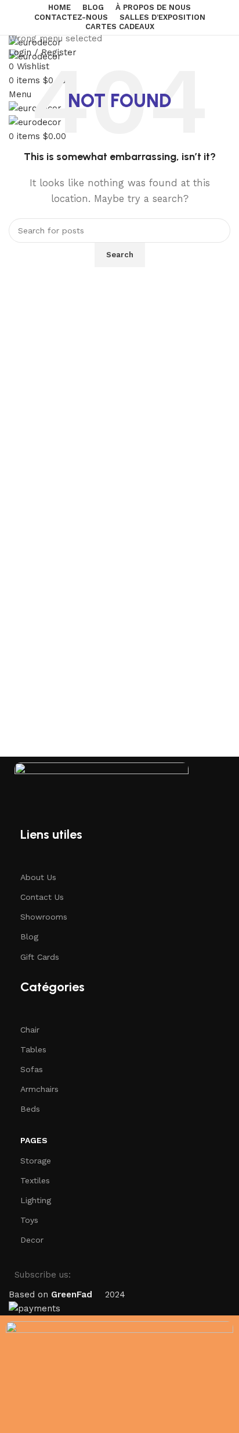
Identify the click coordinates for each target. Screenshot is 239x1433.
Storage (35, 1160)
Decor (32, 1239)
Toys (29, 1220)
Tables (33, 1049)
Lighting (35, 1200)
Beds (30, 1108)
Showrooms (43, 916)
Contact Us (42, 897)
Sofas (31, 1069)
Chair (29, 1029)
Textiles (35, 1180)
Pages (34, 1140)
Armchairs (39, 1089)
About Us (38, 877)
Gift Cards (39, 957)
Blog (29, 936)
